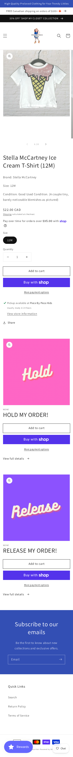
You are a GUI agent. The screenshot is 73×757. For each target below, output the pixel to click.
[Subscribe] (60, 659)
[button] (5, 35)
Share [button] (11, 322)
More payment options (36, 292)
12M (10, 240)
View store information (22, 313)
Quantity (8, 249)
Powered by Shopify (48, 749)
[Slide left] (27, 144)
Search (12, 697)
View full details (14, 458)
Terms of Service (18, 715)
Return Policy (17, 706)
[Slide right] (45, 144)
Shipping (7, 214)
